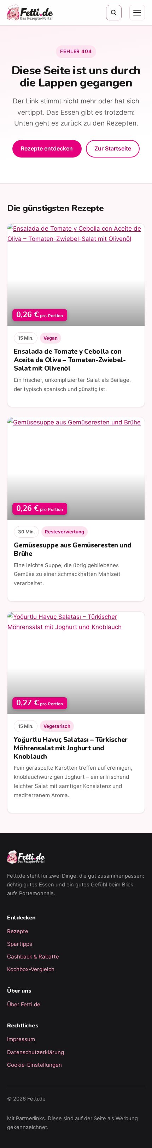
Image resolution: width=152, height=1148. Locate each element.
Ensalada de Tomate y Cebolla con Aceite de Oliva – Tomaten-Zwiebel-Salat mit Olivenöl (69, 360)
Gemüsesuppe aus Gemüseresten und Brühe (72, 549)
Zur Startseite (112, 148)
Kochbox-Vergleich (30, 969)
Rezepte (17, 931)
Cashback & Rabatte (33, 956)
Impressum (21, 1039)
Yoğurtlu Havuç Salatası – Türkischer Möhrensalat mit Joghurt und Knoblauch (70, 748)
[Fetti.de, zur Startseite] (30, 13)
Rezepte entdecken (47, 148)
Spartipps (19, 944)
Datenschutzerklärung (35, 1052)
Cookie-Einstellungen (34, 1065)
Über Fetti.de (23, 1004)
